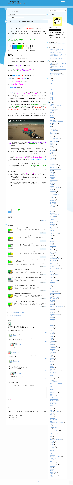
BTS (51, 355)
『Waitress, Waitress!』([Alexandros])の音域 (24, 252)
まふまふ (52, 408)
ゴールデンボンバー (54, 217)
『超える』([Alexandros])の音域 (21, 269)
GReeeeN (52, 206)
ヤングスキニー (53, 433)
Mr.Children (52, 418)
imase (51, 147)
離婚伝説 (52, 451)
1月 (51, 90)
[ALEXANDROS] (53, 133)
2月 (51, 89)
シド (51, 247)
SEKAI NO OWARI (54, 274)
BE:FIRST (52, 356)
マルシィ (52, 410)
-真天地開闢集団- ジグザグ (55, 258)
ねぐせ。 (52, 328)
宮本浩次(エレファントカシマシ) (56, 422)
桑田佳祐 (52, 211)
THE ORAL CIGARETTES (55, 169)
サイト (9, 407)
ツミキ (51, 288)
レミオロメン (52, 462)
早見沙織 (52, 344)
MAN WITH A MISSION (54, 411)
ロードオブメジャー (54, 464)
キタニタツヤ (52, 192)
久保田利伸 (52, 200)
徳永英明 (52, 309)
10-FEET (52, 303)
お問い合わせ (52, 44)
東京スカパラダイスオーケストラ (57, 306)
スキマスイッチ (53, 263)
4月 (51, 86)
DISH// (51, 296)
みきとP (51, 416)
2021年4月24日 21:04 (14, 352)
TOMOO (51, 312)
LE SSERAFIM (53, 458)
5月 (51, 85)
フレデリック (52, 386)
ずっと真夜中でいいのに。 (55, 268)
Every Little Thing (53, 161)
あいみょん (52, 115)
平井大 (51, 366)
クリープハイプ (53, 205)
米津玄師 (52, 442)
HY (50, 156)
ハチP (51, 339)
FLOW (51, 388)
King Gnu (52, 197)
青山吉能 (52, 117)
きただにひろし (53, 191)
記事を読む (43, 232)
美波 (51, 421)
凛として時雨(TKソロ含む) (55, 456)
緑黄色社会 (52, 455)
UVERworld (52, 150)
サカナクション (53, 232)
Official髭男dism (53, 173)
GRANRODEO (53, 202)
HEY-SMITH (52, 389)
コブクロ (52, 222)
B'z (50, 353)
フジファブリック (53, 377)
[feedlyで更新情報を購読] (62, 1)
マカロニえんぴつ (53, 403)
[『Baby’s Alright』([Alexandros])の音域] (10, 246)
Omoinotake (52, 177)
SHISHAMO (52, 244)
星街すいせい (52, 395)
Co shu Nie (52, 219)
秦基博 (51, 338)
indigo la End (52, 149)
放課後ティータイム (54, 392)
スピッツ (52, 271)
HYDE (51, 335)
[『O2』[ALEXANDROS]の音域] (10, 230)
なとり (51, 320)
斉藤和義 (52, 228)
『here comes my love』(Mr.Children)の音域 (18, 312)
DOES (51, 308)
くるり (51, 208)
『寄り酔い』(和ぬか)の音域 (15, 315)
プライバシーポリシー (36, 481)
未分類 (51, 112)
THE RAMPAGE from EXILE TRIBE (57, 448)
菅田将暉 (52, 266)
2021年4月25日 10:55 (17, 373)
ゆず (51, 438)
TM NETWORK (53, 291)
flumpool (51, 378)
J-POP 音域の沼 (14, 2)
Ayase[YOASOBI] (53, 130)
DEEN (51, 294)
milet (51, 425)
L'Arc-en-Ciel (52, 447)
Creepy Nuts (52, 203)
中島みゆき (52, 315)
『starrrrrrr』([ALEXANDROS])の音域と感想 (24, 285)
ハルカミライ (52, 346)
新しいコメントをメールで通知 (15, 415)
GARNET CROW (53, 180)
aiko (51, 113)
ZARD (51, 225)
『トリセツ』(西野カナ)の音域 (56, 58)
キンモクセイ (52, 199)
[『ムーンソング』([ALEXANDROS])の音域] (10, 304)
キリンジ (52, 195)
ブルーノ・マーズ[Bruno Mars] (56, 383)
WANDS (51, 473)
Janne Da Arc (52, 250)
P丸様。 (51, 359)
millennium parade (53, 427)
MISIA (51, 413)
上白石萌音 (52, 186)
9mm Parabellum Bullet (54, 194)
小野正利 (52, 172)
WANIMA (52, 469)
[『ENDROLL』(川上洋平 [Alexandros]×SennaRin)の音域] (10, 280)
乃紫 (51, 330)
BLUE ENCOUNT (53, 381)
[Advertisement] (27, 197)
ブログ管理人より (53, 475)
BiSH (51, 362)
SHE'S (51, 240)
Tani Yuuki (52, 277)
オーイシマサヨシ (53, 167)
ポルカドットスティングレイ (56, 397)
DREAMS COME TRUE (55, 314)
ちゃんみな (52, 282)
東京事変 (52, 304)
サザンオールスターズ (54, 233)
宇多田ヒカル (52, 152)
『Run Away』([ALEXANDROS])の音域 (23, 293)
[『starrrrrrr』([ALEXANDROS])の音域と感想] (10, 288)
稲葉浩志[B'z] (52, 144)
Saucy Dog (52, 230)
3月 (51, 87)
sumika (51, 273)
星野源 (51, 394)
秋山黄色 (52, 118)
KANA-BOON (52, 183)
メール (10, 403)
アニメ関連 (52, 107)
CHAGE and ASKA (54, 280)
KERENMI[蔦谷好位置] (54, 214)
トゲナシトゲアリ (53, 311)
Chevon (51, 243)
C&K (51, 238)
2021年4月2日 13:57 (16, 335)
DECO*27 (52, 301)
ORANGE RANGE (53, 178)
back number (52, 341)
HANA (51, 342)
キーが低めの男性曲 (54, 109)
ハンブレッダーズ (53, 350)
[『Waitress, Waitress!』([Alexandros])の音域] (10, 254)
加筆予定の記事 (53, 476)
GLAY (51, 209)
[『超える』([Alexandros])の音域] (10, 272)
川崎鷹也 (52, 189)
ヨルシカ (52, 444)
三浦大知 (52, 414)
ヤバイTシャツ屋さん (54, 430)
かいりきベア (52, 181)
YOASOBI (52, 441)
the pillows (52, 367)
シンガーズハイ (53, 257)
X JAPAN (52, 158)
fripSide (51, 380)
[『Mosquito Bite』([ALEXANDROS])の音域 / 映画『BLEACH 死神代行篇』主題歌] (10, 262)
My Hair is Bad (53, 402)
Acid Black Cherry (53, 123)
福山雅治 (52, 373)
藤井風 (51, 375)
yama (51, 431)
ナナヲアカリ (52, 322)
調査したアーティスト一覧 (55, 105)
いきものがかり (53, 139)
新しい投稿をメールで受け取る (15, 417)
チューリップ (52, 285)
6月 (51, 84)
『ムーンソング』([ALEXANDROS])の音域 (24, 301)
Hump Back (52, 349)
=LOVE (51, 143)
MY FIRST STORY (54, 400)
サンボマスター (53, 236)
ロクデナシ (52, 466)
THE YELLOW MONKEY (55, 138)
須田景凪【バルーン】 (54, 265)
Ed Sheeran (52, 159)
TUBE (51, 283)
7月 (51, 83)
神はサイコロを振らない (55, 187)
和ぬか (51, 470)
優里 (51, 436)
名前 (9, 399)
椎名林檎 (52, 241)
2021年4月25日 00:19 (16, 361)
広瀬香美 (52, 369)
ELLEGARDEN (53, 164)
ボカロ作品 (52, 110)
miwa (51, 428)
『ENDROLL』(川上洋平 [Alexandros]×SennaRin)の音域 (27, 277)
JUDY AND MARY (53, 252)
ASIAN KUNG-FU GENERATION (56, 121)
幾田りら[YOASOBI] (54, 141)
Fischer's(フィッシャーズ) (55, 370)
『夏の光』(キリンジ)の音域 (55, 52)
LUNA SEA (52, 459)
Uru (50, 153)
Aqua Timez (52, 120)
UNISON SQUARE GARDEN (56, 439)
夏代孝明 (52, 317)
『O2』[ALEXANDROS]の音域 (21, 227)
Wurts (51, 467)
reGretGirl (52, 450)
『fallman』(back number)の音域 (56, 57)
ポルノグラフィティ (54, 399)
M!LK (51, 424)
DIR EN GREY (53, 300)
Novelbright (52, 332)
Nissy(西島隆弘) (53, 327)
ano (50, 127)
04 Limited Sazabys (54, 372)
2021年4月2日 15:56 (17, 344)
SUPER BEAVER (53, 260)
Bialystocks (52, 352)
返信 (45, 332)
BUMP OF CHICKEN (54, 347)
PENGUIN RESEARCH (55, 390)
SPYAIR (51, 269)
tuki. (51, 286)
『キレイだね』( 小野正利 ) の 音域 (57, 74)
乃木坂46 (52, 333)
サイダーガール (53, 227)
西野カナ (52, 325)
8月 (51, 81)
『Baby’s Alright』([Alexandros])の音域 (23, 244)
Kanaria (51, 184)
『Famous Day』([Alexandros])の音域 (23, 235)
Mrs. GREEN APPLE (54, 419)
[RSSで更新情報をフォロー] (64, 1)
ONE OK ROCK (53, 472)
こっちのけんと (53, 221)
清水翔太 (52, 249)
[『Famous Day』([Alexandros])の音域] (10, 238)
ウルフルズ (52, 155)
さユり (51, 235)
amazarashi (52, 129)
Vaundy (51, 336)
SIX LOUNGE (53, 246)
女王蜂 (51, 253)
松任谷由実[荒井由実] (54, 406)
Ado (51, 126)
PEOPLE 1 (52, 358)
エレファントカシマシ (54, 165)
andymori (52, 135)
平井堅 (51, 364)
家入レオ (52, 136)
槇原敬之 (52, 405)
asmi (51, 124)
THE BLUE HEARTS (54, 384)
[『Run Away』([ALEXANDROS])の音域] (10, 296)
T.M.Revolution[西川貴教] (55, 293)
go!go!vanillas (53, 216)
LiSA (51, 453)
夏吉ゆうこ (52, 319)
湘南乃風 (52, 255)
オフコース (52, 175)
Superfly (51, 261)
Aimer (51, 162)
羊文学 (51, 361)
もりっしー (43, 220)
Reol (51, 461)
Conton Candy (53, 224)
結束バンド (52, 213)
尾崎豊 (51, 170)
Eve (51, 146)
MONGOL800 (52, 104)
